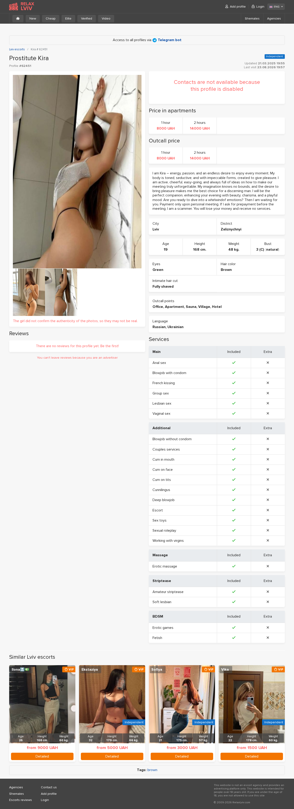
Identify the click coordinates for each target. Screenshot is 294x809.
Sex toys (160, 520)
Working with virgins (168, 540)
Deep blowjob (164, 500)
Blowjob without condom (172, 439)
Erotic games (163, 627)
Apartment (174, 306)
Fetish (157, 638)
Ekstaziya (90, 669)
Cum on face (163, 469)
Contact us (49, 787)
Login (260, 7)
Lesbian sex (162, 403)
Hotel (217, 306)
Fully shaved (163, 286)
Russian (159, 327)
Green (158, 269)
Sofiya (156, 669)
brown (152, 770)
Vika (225, 669)
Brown (226, 269)
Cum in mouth (163, 459)
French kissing (164, 383)
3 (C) (260, 249)
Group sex (161, 393)
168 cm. (199, 249)
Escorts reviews (20, 800)
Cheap (51, 18)
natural (272, 249)
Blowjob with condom (169, 373)
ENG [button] (277, 7)
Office (158, 306)
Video (106, 18)
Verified (86, 18)
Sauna (191, 306)
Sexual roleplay (164, 530)
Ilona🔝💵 (20, 669)
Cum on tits (162, 479)
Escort (158, 510)
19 (166, 249)
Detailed (42, 756)
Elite (68, 18)
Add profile (238, 7)
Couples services (166, 449)
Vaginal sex (161, 413)
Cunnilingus (161, 490)
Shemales (252, 18)
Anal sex (159, 363)
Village (204, 306)
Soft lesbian (162, 602)
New (32, 18)
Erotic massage (165, 566)
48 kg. (233, 249)
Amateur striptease (168, 592)
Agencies (274, 18)
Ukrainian (175, 327)
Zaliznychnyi (231, 229)
